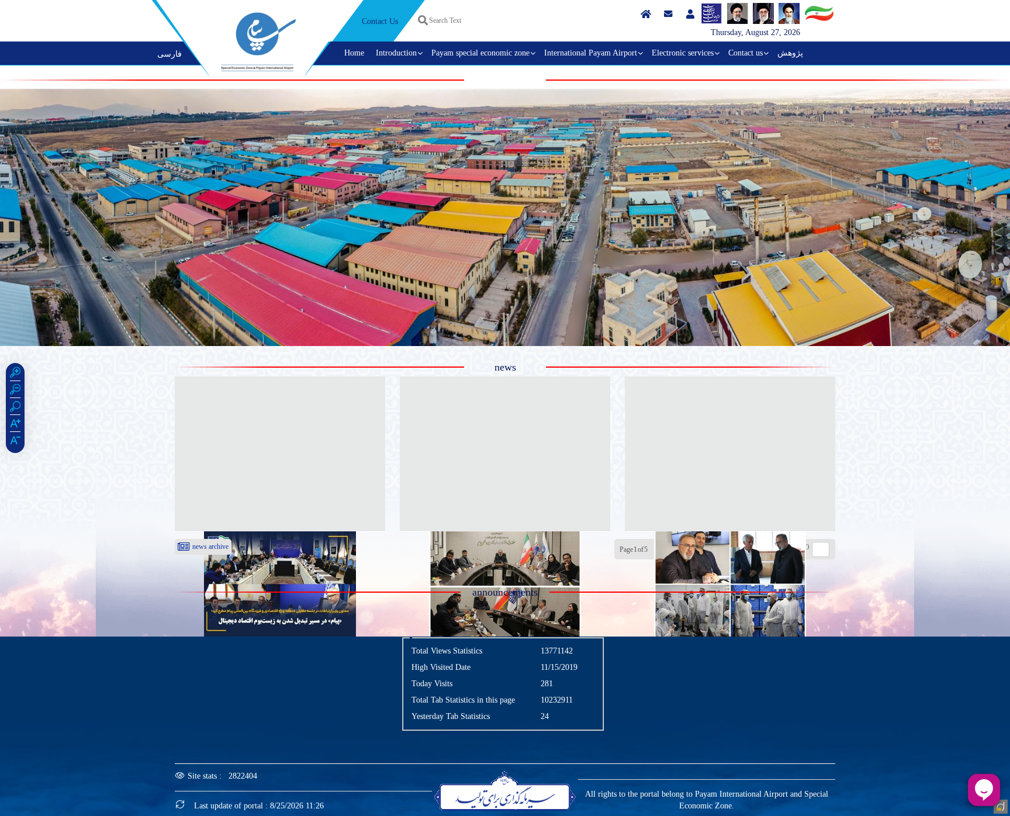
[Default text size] (15, 442)
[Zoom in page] (15, 374)
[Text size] (15, 425)
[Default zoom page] (15, 408)
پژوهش (790, 53)
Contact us (745, 53)
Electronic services (683, 53)
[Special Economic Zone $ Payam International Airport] (258, 42)
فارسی (169, 54)
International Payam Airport (590, 53)
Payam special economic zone (480, 53)
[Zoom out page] (15, 391)
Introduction (396, 53)
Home (354, 53)
